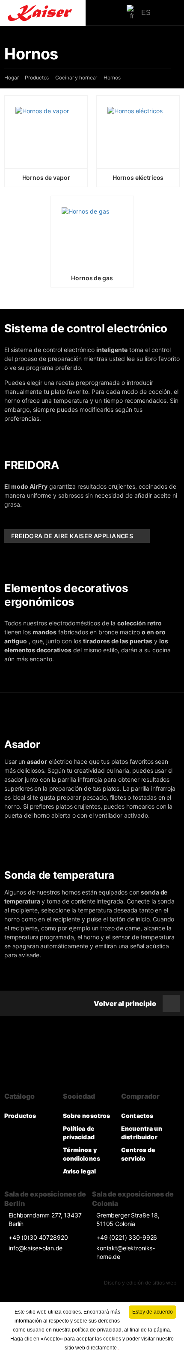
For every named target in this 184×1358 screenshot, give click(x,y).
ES (146, 12)
